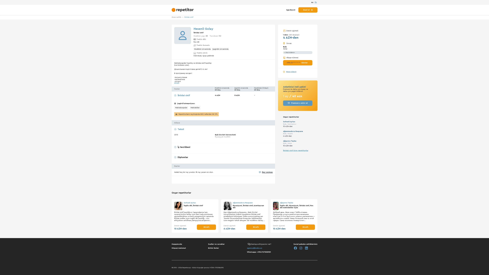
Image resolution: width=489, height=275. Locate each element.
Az (312, 2)
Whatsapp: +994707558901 (259, 252)
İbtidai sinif (188, 17)
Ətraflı (176, 83)
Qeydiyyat (290, 10)
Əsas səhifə (176, 17)
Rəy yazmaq (267, 172)
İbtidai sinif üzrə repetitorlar (295, 151)
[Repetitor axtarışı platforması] (183, 10)
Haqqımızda (177, 244)
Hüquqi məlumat (179, 248)
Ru (316, 2)
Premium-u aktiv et (299, 103)
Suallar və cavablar (216, 244)
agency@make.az (254, 248)
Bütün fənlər (213, 248)
